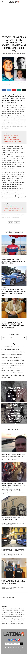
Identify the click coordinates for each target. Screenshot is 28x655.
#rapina (17, 368)
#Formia (19, 354)
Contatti (13, 651)
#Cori (11, 352)
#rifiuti (12, 370)
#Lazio (7, 363)
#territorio (21, 375)
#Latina (10, 222)
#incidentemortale (11, 360)
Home (8, 651)
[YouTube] (19, 640)
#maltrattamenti (21, 363)
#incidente (4, 360)
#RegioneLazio (5, 370)
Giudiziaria (22, 53)
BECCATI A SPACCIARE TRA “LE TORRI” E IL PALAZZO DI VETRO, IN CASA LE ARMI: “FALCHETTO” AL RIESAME (13, 582)
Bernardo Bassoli (7, 53)
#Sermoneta (20, 372)
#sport (7, 375)
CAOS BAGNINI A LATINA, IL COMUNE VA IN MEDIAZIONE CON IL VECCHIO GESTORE (13, 261)
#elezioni (8, 354)
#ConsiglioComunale (5, 352)
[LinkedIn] (16, 640)
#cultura (22, 352)
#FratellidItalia (5, 357)
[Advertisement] (14, 19)
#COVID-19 (16, 352)
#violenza (17, 222)
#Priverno (21, 365)
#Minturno (3, 365)
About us (18, 651)
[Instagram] (14, 640)
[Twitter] (9, 90)
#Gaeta (15, 357)
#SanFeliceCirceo (5, 372)
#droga (3, 354)
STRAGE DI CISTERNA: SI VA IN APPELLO (13, 454)
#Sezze (3, 375)
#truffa (3, 377)
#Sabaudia (18, 370)
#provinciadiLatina (9, 368)
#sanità (10, 372)
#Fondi (13, 354)
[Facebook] (4, 90)
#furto (10, 357)
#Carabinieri (21, 347)
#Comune (16, 349)
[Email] (24, 90)
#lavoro (3, 363)
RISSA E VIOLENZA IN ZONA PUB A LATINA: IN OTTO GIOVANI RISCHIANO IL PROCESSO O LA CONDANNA (14, 485)
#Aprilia (10, 347)
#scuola (15, 372)
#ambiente (4, 347)
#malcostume (13, 363)
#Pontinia (17, 365)
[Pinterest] (14, 90)
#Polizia (13, 365)
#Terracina (13, 375)
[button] (24, 338)
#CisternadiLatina (8, 349)
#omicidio (8, 365)
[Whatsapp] (19, 90)
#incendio (19, 357)
